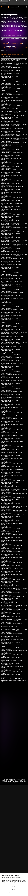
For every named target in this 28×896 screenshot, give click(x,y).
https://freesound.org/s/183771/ (11, 323)
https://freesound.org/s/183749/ (11, 444)
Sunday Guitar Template (14, 727)
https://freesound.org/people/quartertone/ (12, 43)
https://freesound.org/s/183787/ (11, 237)
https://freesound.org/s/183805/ (11, 144)
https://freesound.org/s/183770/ (11, 329)
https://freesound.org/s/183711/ (11, 630)
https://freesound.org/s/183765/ (11, 355)
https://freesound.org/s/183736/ (11, 507)
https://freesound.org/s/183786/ (11, 241)
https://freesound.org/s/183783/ (11, 255)
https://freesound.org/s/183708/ (11, 647)
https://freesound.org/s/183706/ (11, 657)
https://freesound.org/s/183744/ (11, 472)
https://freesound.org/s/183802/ (11, 161)
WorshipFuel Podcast (14, 763)
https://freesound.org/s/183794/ (11, 206)
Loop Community (14, 768)
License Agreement (14, 753)
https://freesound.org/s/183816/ (11, 91)
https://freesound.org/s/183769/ (11, 333)
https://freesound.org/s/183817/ (11, 86)
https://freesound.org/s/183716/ (11, 606)
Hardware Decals (14, 731)
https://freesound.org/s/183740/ (11, 490)
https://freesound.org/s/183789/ (11, 229)
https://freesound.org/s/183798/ (11, 183)
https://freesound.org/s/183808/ (11, 131)
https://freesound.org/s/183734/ (11, 516)
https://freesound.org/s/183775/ (11, 301)
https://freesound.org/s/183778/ (11, 284)
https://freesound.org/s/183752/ (11, 427)
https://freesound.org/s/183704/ (11, 669)
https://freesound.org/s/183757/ (11, 400)
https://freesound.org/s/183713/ (11, 621)
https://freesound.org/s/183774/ (11, 306)
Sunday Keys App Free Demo (14, 738)
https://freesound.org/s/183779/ (11, 278)
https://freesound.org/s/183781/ (11, 267)
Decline (13, 889)
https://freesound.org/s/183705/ (11, 663)
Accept (13, 886)
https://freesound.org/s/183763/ (11, 366)
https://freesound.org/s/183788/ (11, 233)
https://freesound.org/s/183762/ (11, 371)
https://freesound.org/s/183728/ (11, 548)
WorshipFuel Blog (14, 762)
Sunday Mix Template (14, 725)
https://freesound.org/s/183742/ (11, 482)
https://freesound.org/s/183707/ (11, 652)
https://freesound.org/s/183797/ (11, 189)
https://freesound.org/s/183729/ (11, 543)
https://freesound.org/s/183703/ (11, 674)
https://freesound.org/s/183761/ (11, 377)
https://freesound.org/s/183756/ (11, 404)
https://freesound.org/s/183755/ (11, 410)
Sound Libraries (14, 729)
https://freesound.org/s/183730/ (11, 537)
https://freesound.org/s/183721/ (11, 585)
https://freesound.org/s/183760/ (11, 383)
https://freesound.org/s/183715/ (11, 611)
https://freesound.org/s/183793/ (11, 212)
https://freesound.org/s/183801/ (11, 166)
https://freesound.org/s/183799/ (11, 178)
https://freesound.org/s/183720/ (11, 589)
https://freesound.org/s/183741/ (11, 486)
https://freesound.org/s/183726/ (11, 560)
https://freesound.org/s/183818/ (11, 81)
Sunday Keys (14, 722)
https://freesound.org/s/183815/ (11, 97)
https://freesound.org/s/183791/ (11, 220)
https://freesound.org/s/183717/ (11, 602)
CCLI (14, 772)
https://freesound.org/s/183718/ (11, 598)
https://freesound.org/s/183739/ (11, 495)
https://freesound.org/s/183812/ (11, 113)
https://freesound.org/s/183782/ (11, 261)
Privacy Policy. (17, 882)
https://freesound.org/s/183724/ (11, 571)
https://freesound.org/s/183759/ (11, 388)
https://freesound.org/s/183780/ (11, 272)
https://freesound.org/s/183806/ (11, 139)
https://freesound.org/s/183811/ (11, 117)
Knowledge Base (14, 750)
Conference (14, 760)
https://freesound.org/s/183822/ (11, 60)
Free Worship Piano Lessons (14, 739)
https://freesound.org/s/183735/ (11, 512)
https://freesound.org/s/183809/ (11, 125)
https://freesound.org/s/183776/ (11, 295)
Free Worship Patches (14, 741)
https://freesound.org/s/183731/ (11, 531)
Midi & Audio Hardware (14, 733)
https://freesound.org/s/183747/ (11, 455)
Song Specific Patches (14, 724)
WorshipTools (14, 770)
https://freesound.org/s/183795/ (11, 200)
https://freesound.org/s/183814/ (11, 103)
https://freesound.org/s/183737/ (11, 503)
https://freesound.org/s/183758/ (11, 394)
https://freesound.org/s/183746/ (11, 461)
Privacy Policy (14, 755)
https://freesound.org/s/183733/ (11, 520)
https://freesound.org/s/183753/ (11, 421)
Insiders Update (14, 743)
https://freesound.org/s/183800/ (11, 172)
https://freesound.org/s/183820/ (11, 70)
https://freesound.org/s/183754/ (11, 415)
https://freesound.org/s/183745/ (11, 466)
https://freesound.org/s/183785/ (11, 246)
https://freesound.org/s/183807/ (11, 135)
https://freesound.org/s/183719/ (11, 594)
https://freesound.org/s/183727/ (11, 554)
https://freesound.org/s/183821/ (11, 64)
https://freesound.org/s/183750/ (11, 438)
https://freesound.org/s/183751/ (11, 432)
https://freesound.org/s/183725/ (11, 565)
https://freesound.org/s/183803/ (11, 155)
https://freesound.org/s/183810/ (11, 121)
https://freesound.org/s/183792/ (11, 216)
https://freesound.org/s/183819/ (11, 76)
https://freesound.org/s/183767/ (11, 343)
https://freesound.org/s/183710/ (11, 636)
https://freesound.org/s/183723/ (11, 577)
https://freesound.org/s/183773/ (11, 312)
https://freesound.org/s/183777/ (11, 289)
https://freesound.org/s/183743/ (11, 478)
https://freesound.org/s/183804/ (11, 149)
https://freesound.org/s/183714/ (11, 616)
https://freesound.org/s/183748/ (11, 449)
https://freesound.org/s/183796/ (11, 195)
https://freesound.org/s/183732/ (11, 526)
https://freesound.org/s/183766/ (11, 349)
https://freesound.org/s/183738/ (11, 499)
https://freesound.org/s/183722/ (11, 581)
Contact (14, 751)
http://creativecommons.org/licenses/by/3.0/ (12, 54)
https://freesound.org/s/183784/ (11, 251)
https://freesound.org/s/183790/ (11, 224)
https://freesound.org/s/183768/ (11, 339)
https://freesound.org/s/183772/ (11, 318)
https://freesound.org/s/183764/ (11, 360)
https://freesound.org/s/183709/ (11, 642)
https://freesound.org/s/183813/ (11, 108)
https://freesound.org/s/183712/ (11, 626)
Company (14, 748)
